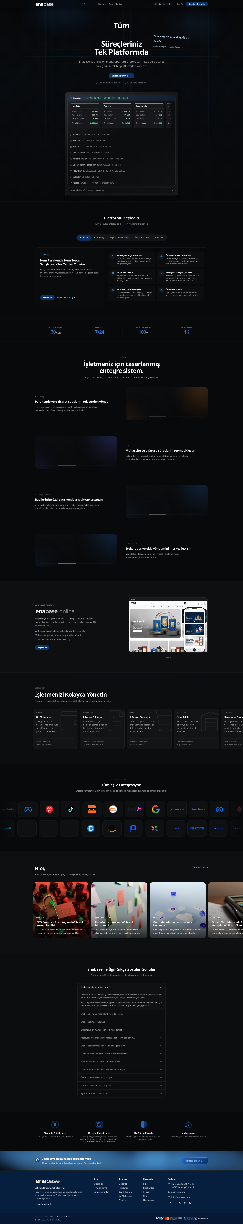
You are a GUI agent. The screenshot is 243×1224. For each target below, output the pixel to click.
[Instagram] (175, 1203)
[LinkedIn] (180, 1203)
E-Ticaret (123, 1183)
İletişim (119, 4)
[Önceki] (132, 625)
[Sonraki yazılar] (236, 910)
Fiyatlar (101, 4)
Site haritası (149, 1187)
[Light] (156, 4)
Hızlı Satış (123, 1187)
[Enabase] (44, 4)
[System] (164, 4)
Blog (111, 4)
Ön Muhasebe (125, 1196)
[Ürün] (170, 657)
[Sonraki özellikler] (236, 729)
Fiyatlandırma (100, 1187)
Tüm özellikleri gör (65, 297)
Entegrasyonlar (101, 1192)
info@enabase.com (180, 1197)
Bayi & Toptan (125, 1192)
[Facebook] (170, 1203)
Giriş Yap (180, 4)
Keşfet (46, 297)
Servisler (88, 4)
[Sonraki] (204, 625)
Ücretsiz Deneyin (196, 4)
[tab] (84, 238)
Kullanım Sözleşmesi (64, 1217)
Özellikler (98, 1183)
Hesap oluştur (42, 1204)
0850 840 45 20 (178, 1192)
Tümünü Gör (199, 867)
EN (170, 4)
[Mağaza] (167, 657)
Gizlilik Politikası (50, 1217)
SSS (145, 1196)
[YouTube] (185, 1203)
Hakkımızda (149, 1200)
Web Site (123, 1200)
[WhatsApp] (190, 1203)
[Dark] (160, 4)
